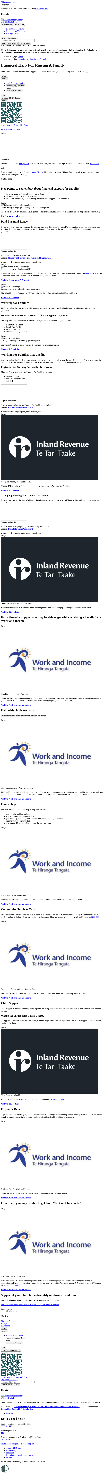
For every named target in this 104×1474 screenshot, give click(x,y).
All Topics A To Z (13, 33)
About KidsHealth (13, 1448)
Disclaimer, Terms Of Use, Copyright (21, 1455)
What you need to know (10, 129)
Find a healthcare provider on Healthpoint (17, 1444)
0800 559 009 (15, 1285)
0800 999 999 (96, 917)
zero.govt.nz (24, 163)
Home (20, 57)
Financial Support (8, 1321)
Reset (25, 43)
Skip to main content (9, 2)
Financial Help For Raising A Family (32, 59)
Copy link (15, 86)
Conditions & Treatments (16, 31)
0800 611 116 (37, 172)
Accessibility (11, 1450)
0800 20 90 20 (91, 273)
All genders (5, 1326)
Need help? (94, 163)
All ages (4, 1323)
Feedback (10, 1453)
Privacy (9, 1457)
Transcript (22, 262)
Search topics (10, 43)
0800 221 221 (58, 1099)
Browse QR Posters (15, 125)
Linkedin (9, 1413)
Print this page (14, 91)
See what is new (41, 9)
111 (26, 174)
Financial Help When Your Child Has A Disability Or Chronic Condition (30, 1305)
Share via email (14, 83)
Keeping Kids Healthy (15, 29)
